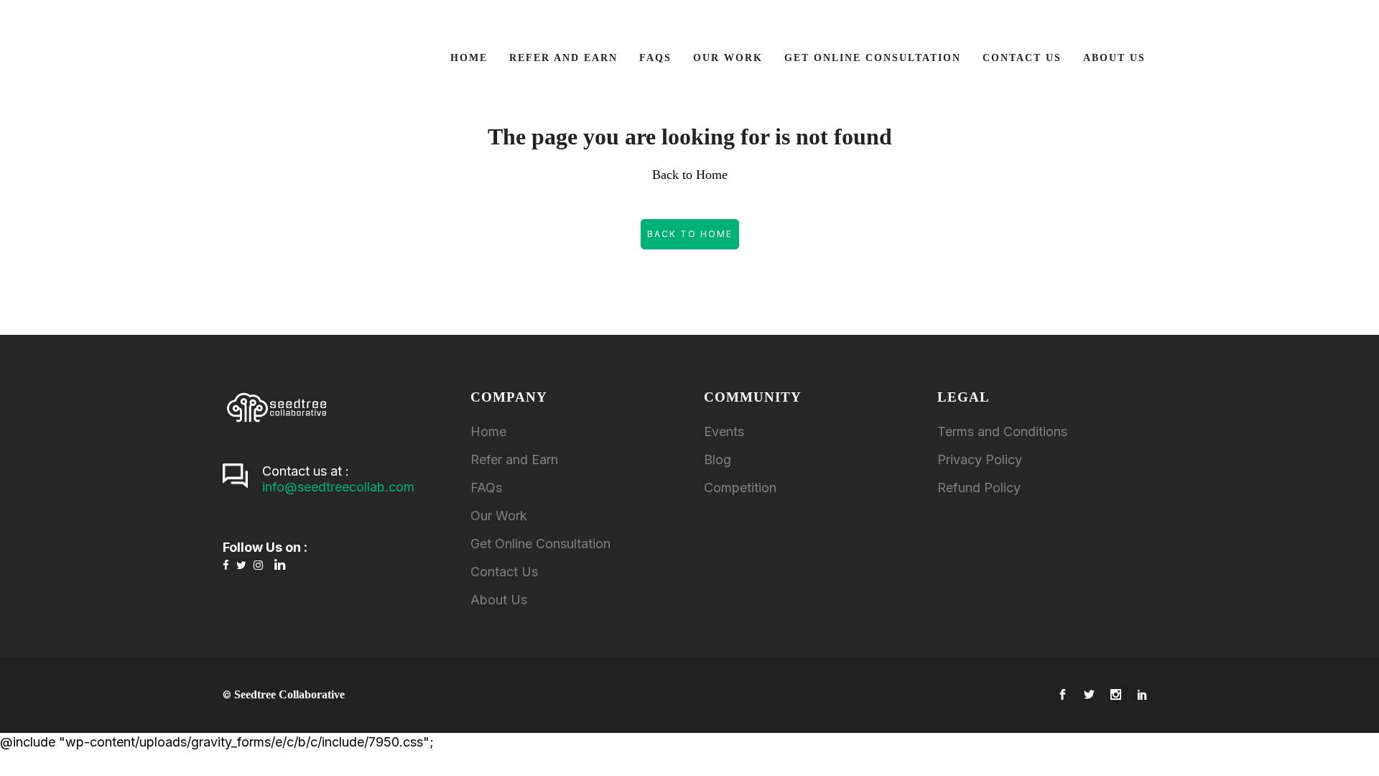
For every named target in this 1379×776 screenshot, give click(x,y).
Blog (717, 459)
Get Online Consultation (540, 543)
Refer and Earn (514, 459)
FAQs (486, 487)
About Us (498, 599)
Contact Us (504, 571)
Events (724, 431)
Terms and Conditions (1002, 431)
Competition (740, 487)
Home (488, 431)
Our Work (498, 515)
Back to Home (690, 233)
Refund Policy (979, 487)
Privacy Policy (979, 459)
